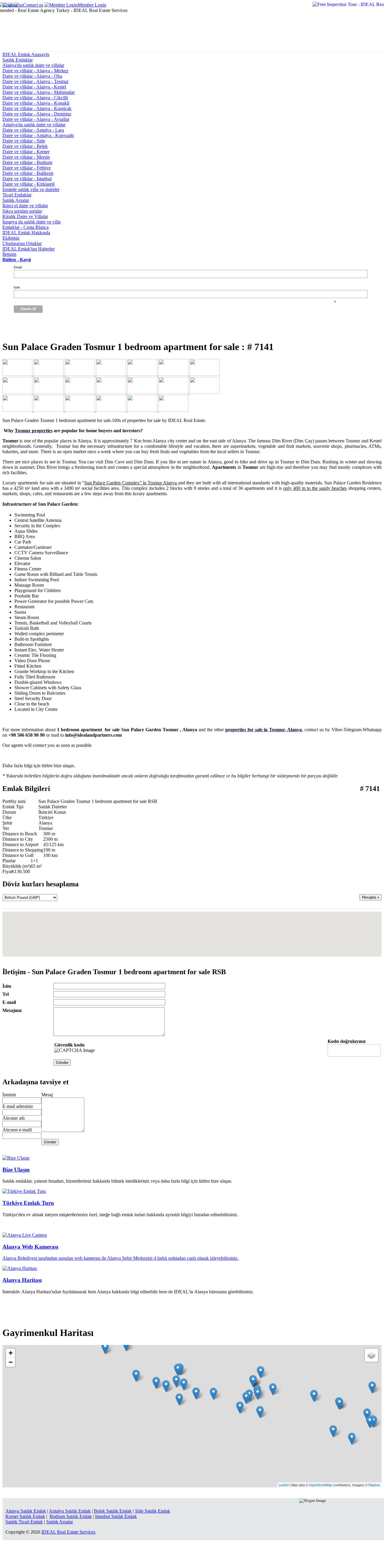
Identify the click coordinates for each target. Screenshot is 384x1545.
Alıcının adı (13, 1118)
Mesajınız (12, 1010)
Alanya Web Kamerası (30, 1247)
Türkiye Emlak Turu (28, 1203)
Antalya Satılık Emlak (70, 1511)
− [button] (11, 1362)
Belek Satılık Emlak (113, 1511)
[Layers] (371, 1355)
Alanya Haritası (22, 1280)
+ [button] (11, 1353)
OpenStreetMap (320, 1484)
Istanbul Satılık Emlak (116, 1516)
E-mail (9, 1002)
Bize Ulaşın (16, 1169)
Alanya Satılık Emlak (25, 1511)
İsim (17, 287)
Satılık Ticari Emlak (24, 1521)
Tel (5, 994)
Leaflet (284, 1484)
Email (18, 267)
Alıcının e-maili (17, 1129)
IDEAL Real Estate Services (68, 1532)
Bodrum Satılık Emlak (71, 1516)
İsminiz (9, 1094)
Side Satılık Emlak (152, 1511)
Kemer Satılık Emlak (25, 1516)
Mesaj (47, 1094)
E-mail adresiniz (17, 1106)
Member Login (92, 4)
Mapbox (374, 1484)
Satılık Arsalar (59, 1521)
